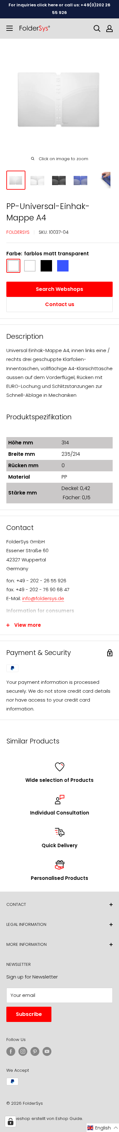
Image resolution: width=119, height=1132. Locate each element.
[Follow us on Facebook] (10, 1051)
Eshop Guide (69, 1119)
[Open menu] (9, 28)
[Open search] (97, 28)
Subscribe (29, 1014)
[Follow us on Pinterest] (34, 1051)
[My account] (109, 28)
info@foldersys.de (43, 598)
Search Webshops (59, 289)
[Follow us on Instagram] (22, 1051)
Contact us (59, 304)
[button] (103, 1127)
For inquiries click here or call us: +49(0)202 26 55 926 (59, 9)
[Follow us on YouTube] (47, 1051)
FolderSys (18, 232)
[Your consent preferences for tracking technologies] (10, 1121)
